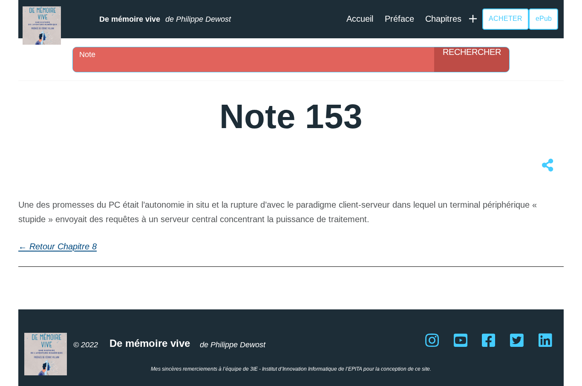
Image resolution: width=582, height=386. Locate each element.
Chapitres (443, 18)
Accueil (359, 18)
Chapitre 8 (77, 246)
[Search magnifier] (471, 59)
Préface (399, 18)
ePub (544, 18)
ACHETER (505, 18)
